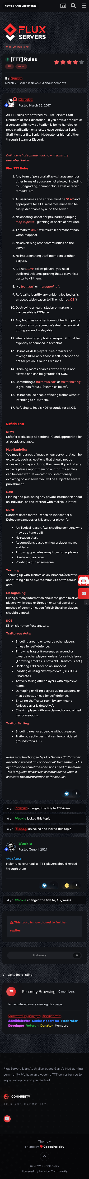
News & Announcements (48, 83)
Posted (35, 105)
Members (61, 1025)
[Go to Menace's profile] (11, 102)
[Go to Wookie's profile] (11, 846)
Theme (43, 1141)
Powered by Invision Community (45, 1171)
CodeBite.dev (53, 1146)
